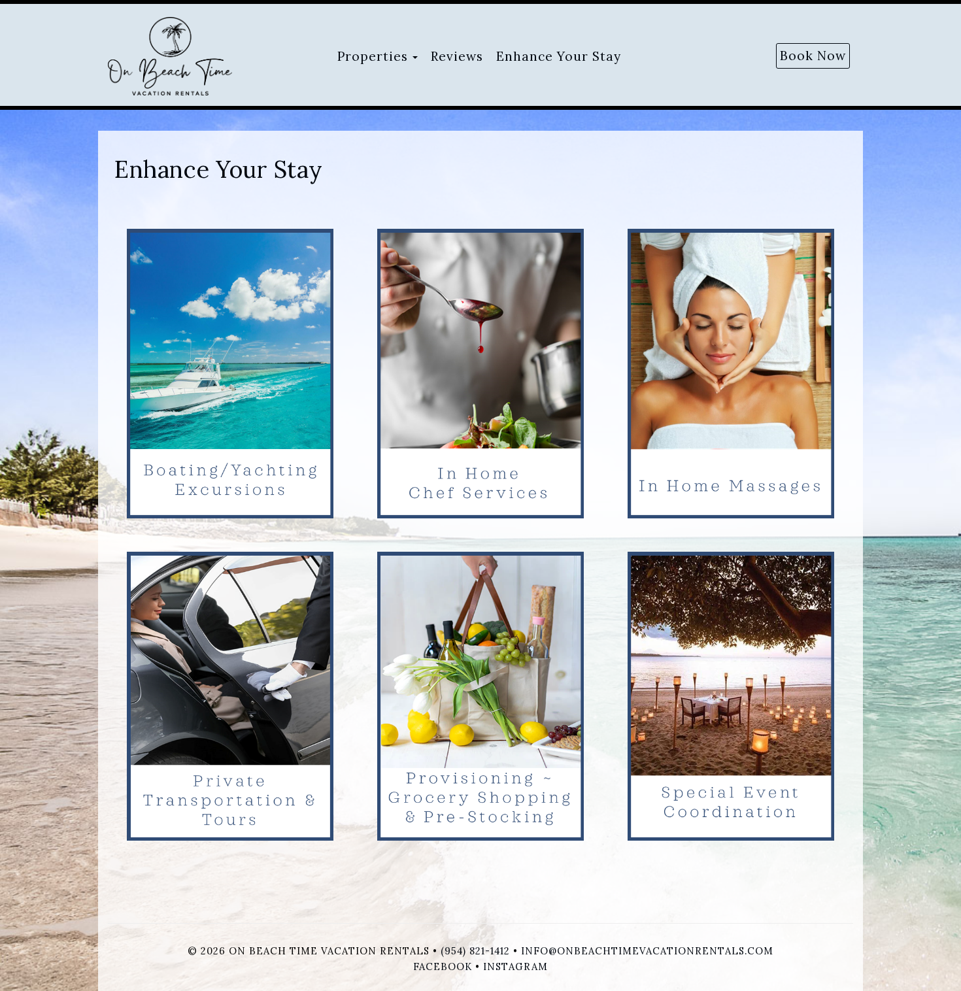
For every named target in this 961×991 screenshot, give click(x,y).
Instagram (515, 966)
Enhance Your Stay (558, 56)
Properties (372, 56)
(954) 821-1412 (475, 951)
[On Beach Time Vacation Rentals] (189, 56)
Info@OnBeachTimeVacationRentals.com (647, 951)
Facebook (442, 966)
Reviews (457, 56)
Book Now (813, 55)
